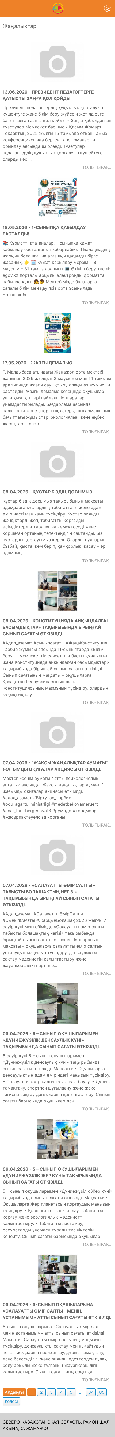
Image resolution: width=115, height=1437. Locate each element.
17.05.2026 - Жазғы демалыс (37, 362)
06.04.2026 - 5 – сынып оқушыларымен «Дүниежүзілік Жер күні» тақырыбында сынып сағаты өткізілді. (52, 1175)
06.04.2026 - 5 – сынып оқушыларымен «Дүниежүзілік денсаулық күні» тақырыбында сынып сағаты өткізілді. (51, 1040)
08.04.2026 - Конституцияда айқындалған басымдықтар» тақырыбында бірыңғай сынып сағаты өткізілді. (56, 627)
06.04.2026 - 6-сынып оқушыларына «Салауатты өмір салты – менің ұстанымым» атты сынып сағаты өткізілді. (57, 1311)
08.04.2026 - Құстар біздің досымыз (47, 491)
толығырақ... (97, 167)
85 (102, 1392)
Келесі (11, 1401)
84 (91, 1392)
